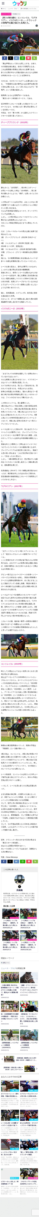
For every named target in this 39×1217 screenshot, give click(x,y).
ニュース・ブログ (6, 13)
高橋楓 (19, 890)
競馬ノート (17, 14)
